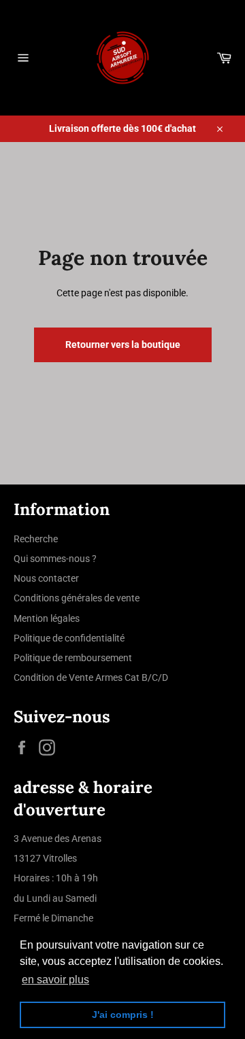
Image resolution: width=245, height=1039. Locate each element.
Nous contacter (46, 578)
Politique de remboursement (73, 657)
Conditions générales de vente (77, 598)
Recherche (36, 538)
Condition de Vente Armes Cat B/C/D (91, 677)
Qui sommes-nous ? (55, 558)
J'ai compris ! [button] (123, 1014)
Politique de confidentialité (69, 638)
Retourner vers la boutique (122, 344)
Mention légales (47, 618)
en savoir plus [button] (55, 979)
